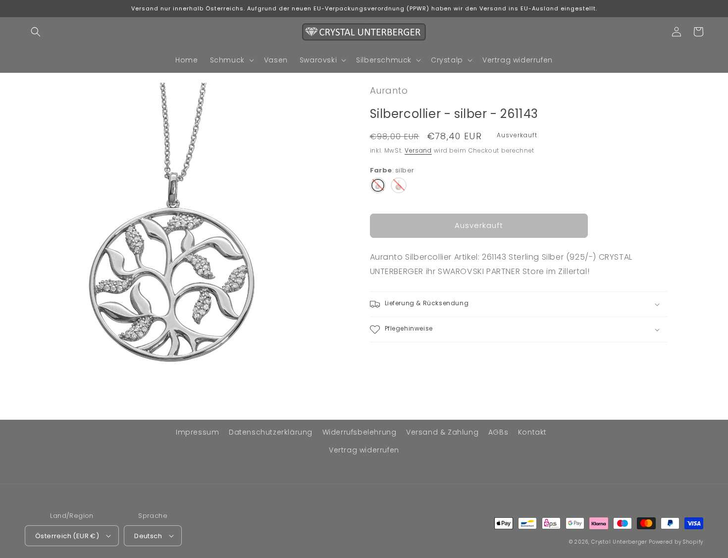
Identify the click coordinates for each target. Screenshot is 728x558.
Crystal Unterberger (619, 542)
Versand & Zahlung (442, 432)
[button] (36, 32)
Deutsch (148, 536)
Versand (418, 150)
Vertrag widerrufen (364, 450)
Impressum (197, 432)
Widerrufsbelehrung (359, 432)
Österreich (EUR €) (67, 536)
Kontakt (532, 432)
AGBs (498, 432)
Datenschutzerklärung (270, 432)
